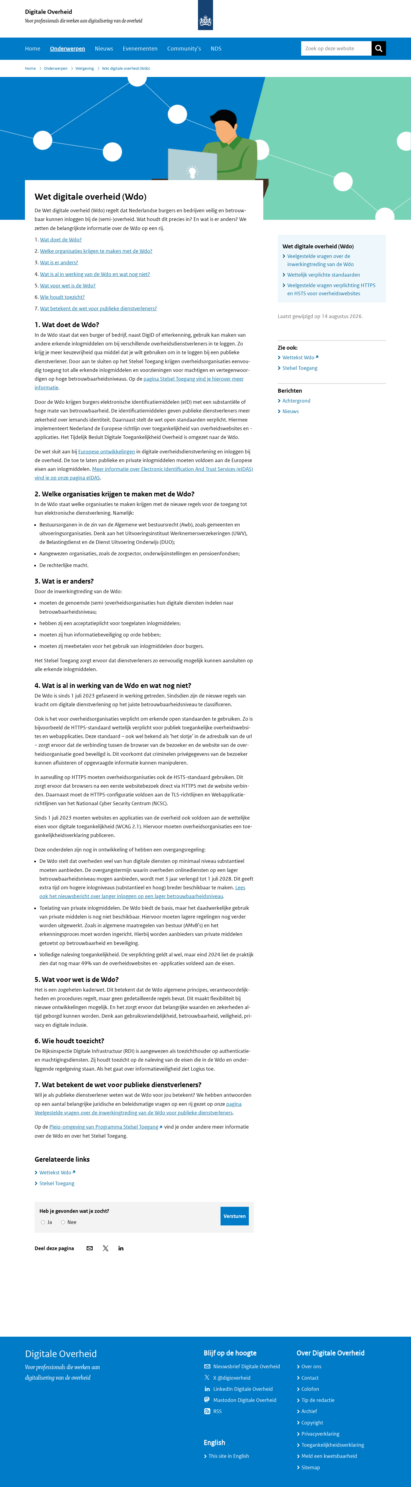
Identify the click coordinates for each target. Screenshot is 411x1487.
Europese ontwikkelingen (106, 452)
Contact (310, 1378)
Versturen (235, 1216)
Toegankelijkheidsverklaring (332, 1445)
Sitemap (310, 1467)
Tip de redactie (318, 1400)
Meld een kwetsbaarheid (329, 1456)
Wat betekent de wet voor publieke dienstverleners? (98, 308)
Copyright (312, 1423)
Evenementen (140, 48)
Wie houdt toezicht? (62, 297)
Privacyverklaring (320, 1434)
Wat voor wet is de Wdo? (68, 286)
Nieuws (104, 48)
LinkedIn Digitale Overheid (243, 1389)
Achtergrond (297, 401)
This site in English (229, 1456)
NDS (216, 48)
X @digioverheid (232, 1378)
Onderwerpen (67, 48)
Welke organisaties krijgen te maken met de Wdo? (96, 251)
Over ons (311, 1366)
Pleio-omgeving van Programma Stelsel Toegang (106, 1127)
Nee (70, 1222)
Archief (309, 1411)
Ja (49, 1222)
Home (32, 48)
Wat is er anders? (59, 262)
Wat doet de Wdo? (61, 240)
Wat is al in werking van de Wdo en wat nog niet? (95, 274)
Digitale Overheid (48, 12)
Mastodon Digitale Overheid (245, 1400)
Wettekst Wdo (60, 1173)
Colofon (310, 1389)
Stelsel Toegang (56, 1183)
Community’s (184, 48)
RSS (217, 1411)
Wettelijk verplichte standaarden (323, 275)
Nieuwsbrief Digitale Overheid (246, 1366)
